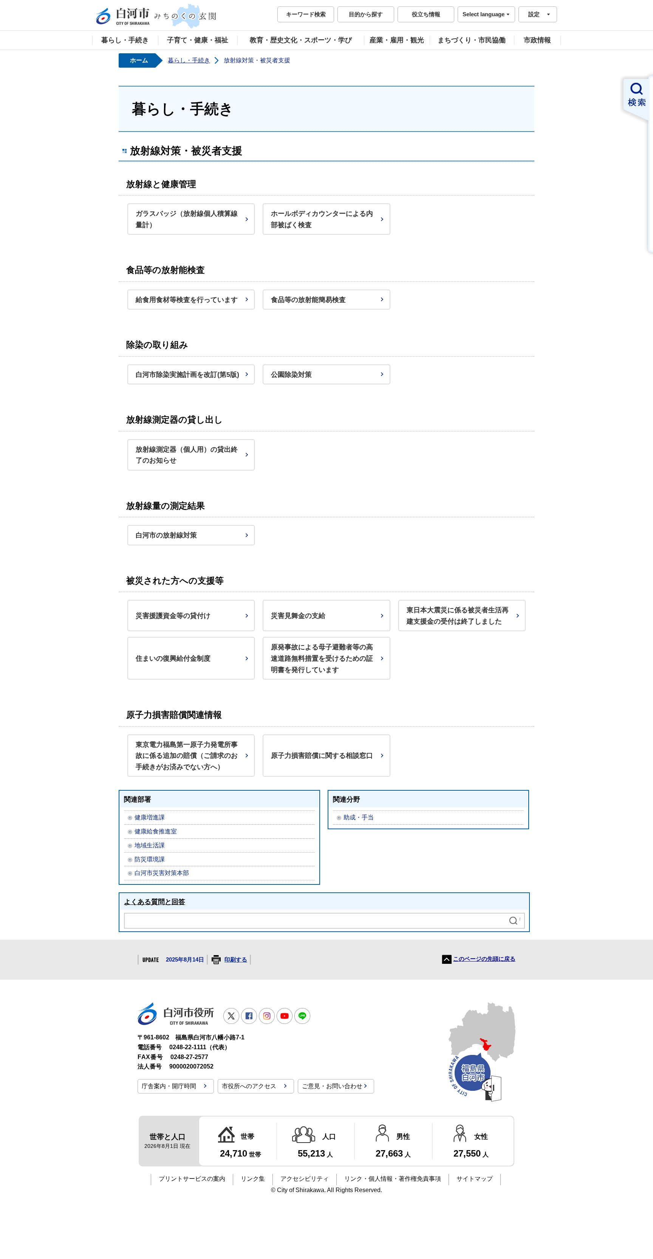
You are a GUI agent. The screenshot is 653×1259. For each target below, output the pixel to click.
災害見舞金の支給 (298, 615)
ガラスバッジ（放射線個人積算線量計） (187, 219)
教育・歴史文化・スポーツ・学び (301, 40)
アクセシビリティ (304, 1178)
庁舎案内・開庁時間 (169, 1086)
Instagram (267, 1016)
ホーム (139, 60)
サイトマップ (474, 1178)
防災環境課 (150, 859)
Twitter (231, 1016)
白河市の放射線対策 (166, 535)
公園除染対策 (291, 374)
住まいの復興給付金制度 (173, 658)
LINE (302, 1016)
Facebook (249, 1016)
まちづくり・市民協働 (472, 40)
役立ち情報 (426, 14)
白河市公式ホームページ (156, 16)
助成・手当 (359, 817)
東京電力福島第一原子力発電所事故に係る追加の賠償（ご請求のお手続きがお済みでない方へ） (187, 755)
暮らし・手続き (125, 40)
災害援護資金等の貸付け (173, 615)
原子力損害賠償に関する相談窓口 (322, 755)
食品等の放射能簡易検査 (308, 300)
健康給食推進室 (156, 831)
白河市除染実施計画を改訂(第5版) (187, 374)
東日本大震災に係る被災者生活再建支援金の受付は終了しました (458, 615)
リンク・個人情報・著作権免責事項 (392, 1178)
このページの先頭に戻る (484, 959)
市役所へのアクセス (249, 1086)
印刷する (235, 960)
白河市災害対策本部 (162, 873)
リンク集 (253, 1178)
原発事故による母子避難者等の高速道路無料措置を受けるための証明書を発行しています (322, 658)
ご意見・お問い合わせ (332, 1086)
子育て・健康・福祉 (197, 40)
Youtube (284, 1016)
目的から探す (366, 14)
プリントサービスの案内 (192, 1178)
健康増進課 (150, 817)
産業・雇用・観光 (397, 40)
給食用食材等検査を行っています (187, 300)
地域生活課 (150, 845)
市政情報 (537, 40)
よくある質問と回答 (154, 902)
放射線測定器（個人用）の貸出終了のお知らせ (187, 455)
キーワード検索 (306, 14)
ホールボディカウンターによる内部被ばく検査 (322, 219)
